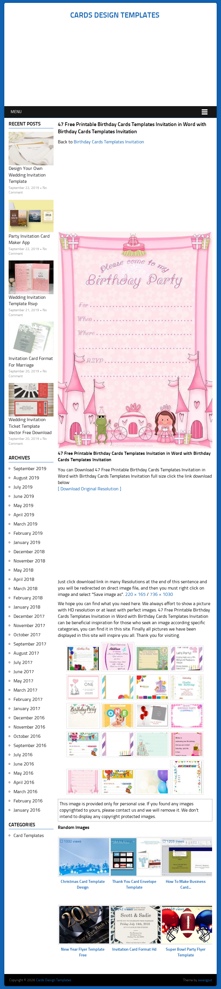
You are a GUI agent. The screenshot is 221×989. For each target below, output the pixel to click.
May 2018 (23, 570)
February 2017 (28, 699)
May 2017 (23, 681)
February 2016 (28, 801)
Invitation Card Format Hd (134, 949)
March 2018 (25, 588)
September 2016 (30, 745)
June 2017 (24, 671)
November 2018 (29, 561)
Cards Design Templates (114, 15)
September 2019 (30, 468)
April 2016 (24, 782)
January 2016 (27, 810)
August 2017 (26, 653)
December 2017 (29, 616)
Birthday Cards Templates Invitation (109, 141)
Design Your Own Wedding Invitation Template (27, 175)
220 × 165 (135, 594)
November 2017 (29, 625)
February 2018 (28, 597)
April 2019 (24, 514)
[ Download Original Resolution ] (89, 488)
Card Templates (29, 835)
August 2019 (26, 478)
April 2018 (24, 579)
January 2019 (27, 542)
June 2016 (24, 764)
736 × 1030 (161, 594)
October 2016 (27, 736)
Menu (16, 111)
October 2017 (27, 634)
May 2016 (23, 773)
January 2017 (27, 708)
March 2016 (25, 791)
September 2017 (30, 644)
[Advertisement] (115, 62)
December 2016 (29, 717)
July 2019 (23, 487)
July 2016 (23, 754)
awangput (205, 980)
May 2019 (23, 505)
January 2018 (27, 607)
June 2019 (24, 496)
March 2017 (25, 690)
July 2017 (23, 662)
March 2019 (25, 524)
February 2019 (28, 533)
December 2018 (29, 551)
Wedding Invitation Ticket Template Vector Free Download (30, 426)
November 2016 (29, 727)
